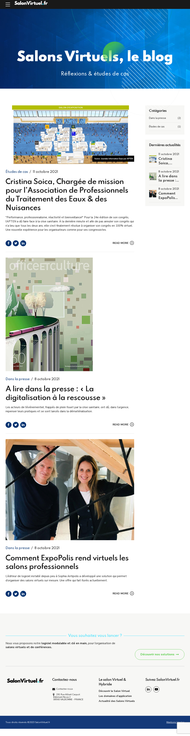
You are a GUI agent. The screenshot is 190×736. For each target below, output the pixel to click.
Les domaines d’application (115, 696)
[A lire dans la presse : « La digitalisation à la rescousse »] (70, 314)
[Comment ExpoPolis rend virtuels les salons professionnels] (70, 489)
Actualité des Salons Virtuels (117, 701)
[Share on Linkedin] (23, 243)
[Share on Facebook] (9, 243)
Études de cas (17, 172)
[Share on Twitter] (16, 243)
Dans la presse (18, 379)
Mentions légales (175, 722)
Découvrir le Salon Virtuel (114, 691)
